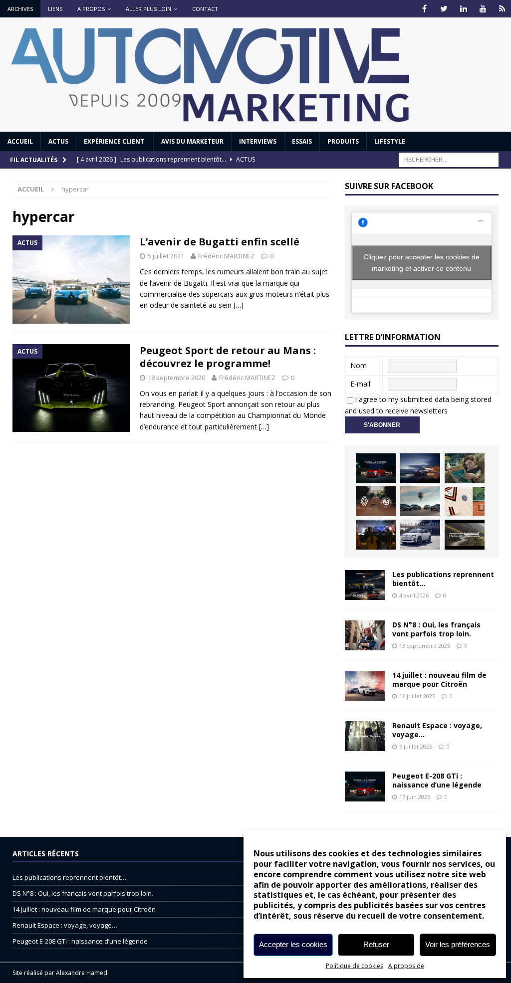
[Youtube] (483, 8)
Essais (302, 141)
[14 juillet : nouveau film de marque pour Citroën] (365, 686)
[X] (444, 8)
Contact (205, 8)
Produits (343, 141)
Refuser (376, 944)
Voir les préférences (457, 944)
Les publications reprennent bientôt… (443, 579)
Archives (20, 8)
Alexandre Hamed (81, 973)
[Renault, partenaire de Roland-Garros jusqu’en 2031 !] (376, 501)
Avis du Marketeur (192, 141)
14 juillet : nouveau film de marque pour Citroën (439, 679)
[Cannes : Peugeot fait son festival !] (376, 535)
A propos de (406, 966)
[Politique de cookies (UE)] (502, 8)
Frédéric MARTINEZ (226, 255)
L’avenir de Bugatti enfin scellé (219, 241)
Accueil (20, 141)
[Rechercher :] (449, 159)
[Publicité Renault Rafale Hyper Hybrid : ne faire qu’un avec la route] (465, 535)
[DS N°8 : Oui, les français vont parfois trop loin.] (365, 635)
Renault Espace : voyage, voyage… (437, 730)
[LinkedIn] (463, 8)
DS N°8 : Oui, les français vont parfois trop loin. (436, 629)
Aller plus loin (148, 8)
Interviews (257, 141)
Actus (58, 141)
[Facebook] (424, 8)
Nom (358, 365)
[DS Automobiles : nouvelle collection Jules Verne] (420, 501)
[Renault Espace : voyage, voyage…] (365, 736)
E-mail (360, 384)
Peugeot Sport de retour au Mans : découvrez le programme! (228, 357)
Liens (55, 8)
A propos (91, 8)
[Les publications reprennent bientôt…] (365, 585)
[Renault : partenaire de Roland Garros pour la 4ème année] (465, 501)
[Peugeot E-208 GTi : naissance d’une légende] (376, 468)
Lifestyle (389, 141)
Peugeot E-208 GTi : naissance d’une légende (437, 780)
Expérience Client (115, 141)
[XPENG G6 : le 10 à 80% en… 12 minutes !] (420, 468)
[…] (239, 305)
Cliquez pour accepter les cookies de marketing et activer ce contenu (421, 262)
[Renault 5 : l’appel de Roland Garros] (420, 535)
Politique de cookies (354, 966)
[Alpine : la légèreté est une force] (465, 468)
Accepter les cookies (293, 944)
